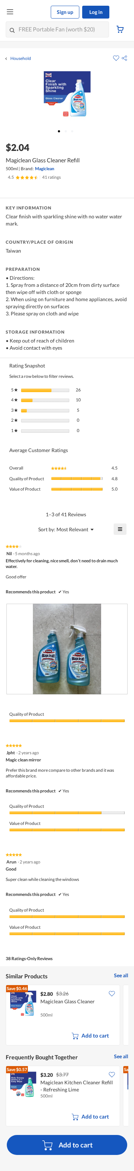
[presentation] (67, 649)
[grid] (67, 1016)
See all (121, 975)
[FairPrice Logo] (32, 12)
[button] (124, 58)
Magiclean (44, 168)
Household (20, 58)
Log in (96, 12)
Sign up (65, 12)
